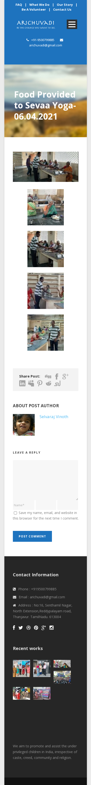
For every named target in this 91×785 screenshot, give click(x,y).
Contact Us (62, 9)
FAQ (19, 4)
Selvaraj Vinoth (54, 416)
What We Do (39, 4)
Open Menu (72, 24)
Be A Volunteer (34, 9)
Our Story (65, 4)
